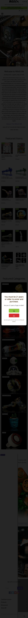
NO (14, 316)
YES (14, 311)
